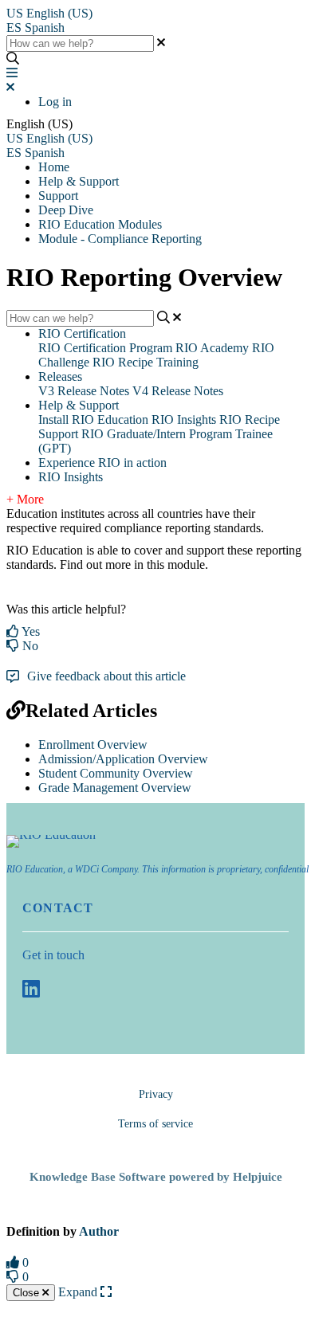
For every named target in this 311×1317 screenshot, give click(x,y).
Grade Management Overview (114, 787)
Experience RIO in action (102, 462)
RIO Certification (82, 333)
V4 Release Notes (177, 391)
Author (99, 1231)
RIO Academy (212, 348)
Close (27, 1293)
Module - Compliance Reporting (120, 238)
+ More (25, 499)
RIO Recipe (249, 419)
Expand (79, 1292)
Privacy (156, 1094)
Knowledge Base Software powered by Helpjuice (156, 1176)
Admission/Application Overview (123, 759)
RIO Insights (184, 419)
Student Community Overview (115, 773)
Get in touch (53, 955)
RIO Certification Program (105, 348)
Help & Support (78, 181)
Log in (55, 101)
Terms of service (155, 1124)
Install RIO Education (93, 419)
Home (53, 167)
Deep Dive (65, 210)
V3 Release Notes (83, 391)
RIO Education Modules (100, 224)
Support (58, 195)
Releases (60, 376)
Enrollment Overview (93, 744)
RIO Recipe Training (146, 362)
